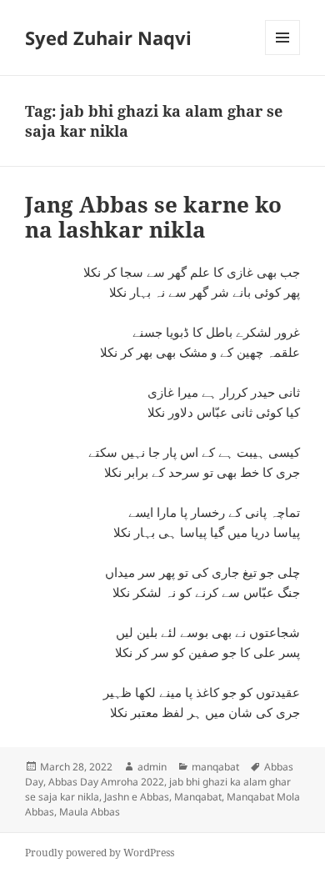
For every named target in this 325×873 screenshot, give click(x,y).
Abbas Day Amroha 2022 (106, 782)
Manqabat (198, 797)
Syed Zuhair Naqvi (108, 37)
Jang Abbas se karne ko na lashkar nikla (153, 216)
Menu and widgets (283, 54)
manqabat (215, 767)
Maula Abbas (89, 812)
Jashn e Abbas (136, 797)
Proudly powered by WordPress (99, 852)
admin (152, 767)
